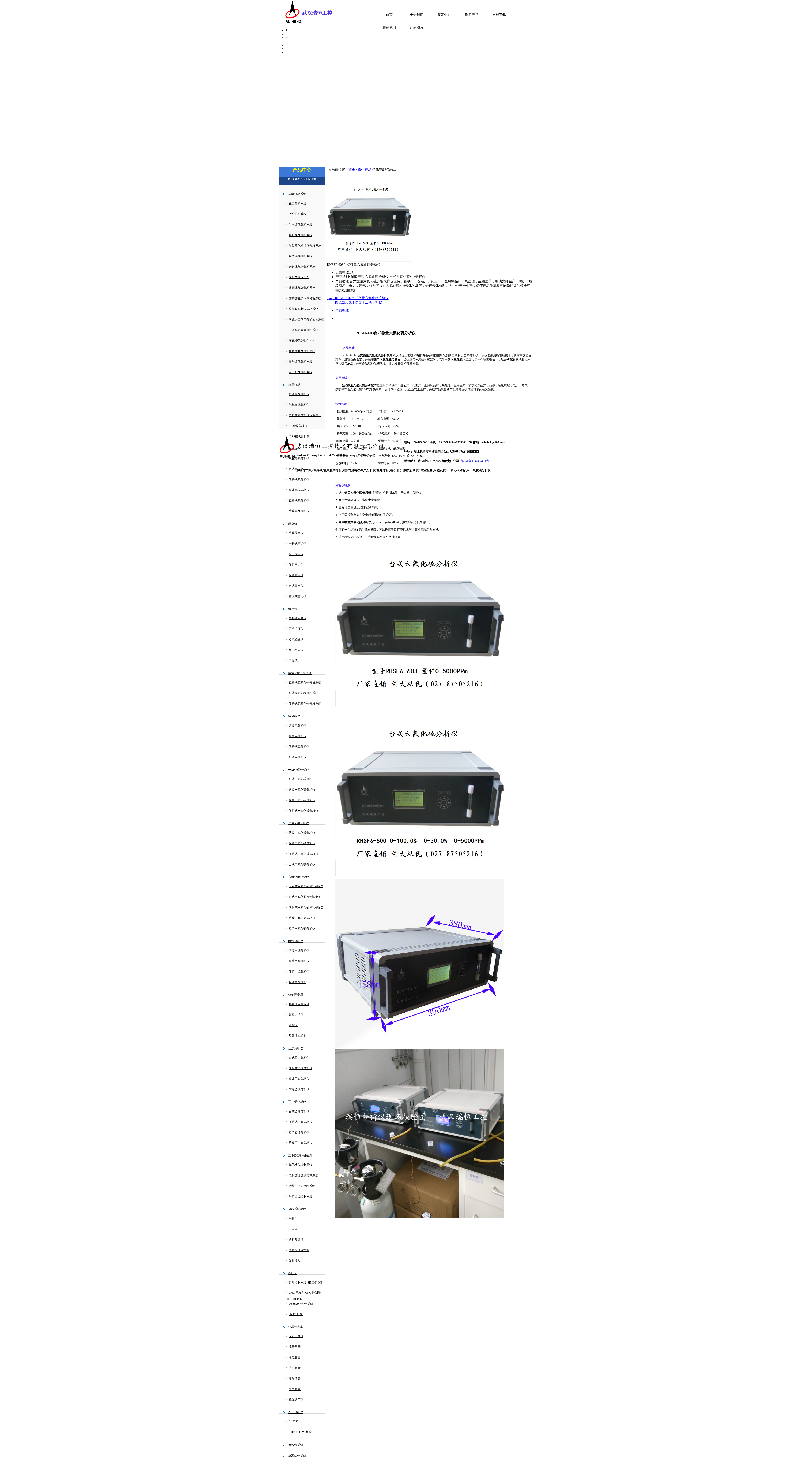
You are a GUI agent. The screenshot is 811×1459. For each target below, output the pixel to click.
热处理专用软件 (299, 1004)
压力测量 (295, 1389)
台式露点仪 (296, 585)
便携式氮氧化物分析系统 (305, 703)
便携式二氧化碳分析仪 (303, 853)
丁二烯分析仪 (297, 1101)
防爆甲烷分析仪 (299, 950)
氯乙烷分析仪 (297, 1455)
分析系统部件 (297, 1209)
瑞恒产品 (471, 14)
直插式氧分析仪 (299, 500)
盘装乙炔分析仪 (299, 1078)
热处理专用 (295, 994)
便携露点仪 (296, 564)
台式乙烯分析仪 (299, 1111)
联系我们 (389, 27)
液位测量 (295, 1357)
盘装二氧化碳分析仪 (302, 843)
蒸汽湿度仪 (296, 639)
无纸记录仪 (296, 1336)
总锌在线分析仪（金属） (305, 415)
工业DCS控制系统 (300, 1155)
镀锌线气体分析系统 (302, 287)
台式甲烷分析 (297, 982)
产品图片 (416, 27)
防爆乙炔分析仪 (299, 1089)
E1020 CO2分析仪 (300, 1432)
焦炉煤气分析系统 (300, 235)
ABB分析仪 (295, 1412)
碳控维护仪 (296, 1014)
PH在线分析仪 (298, 425)
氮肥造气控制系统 (300, 1164)
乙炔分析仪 (295, 1048)
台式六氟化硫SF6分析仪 (304, 896)
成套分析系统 (297, 194)
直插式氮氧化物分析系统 (305, 682)
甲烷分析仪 (295, 941)
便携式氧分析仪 (299, 479)
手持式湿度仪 (297, 618)
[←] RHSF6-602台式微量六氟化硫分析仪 (358, 298)
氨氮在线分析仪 (299, 404)
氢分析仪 (294, 716)
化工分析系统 (297, 203)
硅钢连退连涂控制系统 (303, 1175)
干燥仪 (293, 660)
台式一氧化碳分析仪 (302, 779)
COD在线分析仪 (299, 436)
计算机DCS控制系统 (302, 1186)
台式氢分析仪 (297, 757)
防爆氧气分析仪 (299, 511)
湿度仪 (292, 608)
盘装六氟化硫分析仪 (302, 928)
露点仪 (292, 523)
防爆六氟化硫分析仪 (302, 918)
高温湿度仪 (296, 628)
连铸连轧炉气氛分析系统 (305, 298)
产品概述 (342, 310)
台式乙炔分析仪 (299, 1057)
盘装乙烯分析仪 (299, 1132)
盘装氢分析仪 (297, 736)
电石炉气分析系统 (300, 372)
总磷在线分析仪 (299, 394)
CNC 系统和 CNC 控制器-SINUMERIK (304, 1296)
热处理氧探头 (297, 1035)
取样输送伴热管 (299, 1250)
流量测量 (295, 1346)
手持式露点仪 (297, 543)
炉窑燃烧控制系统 (300, 1196)
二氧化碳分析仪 (298, 823)
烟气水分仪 (296, 649)
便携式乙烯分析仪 (300, 1122)
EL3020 (293, 1421)
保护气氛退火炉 (299, 277)
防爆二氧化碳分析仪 (302, 832)
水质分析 (294, 384)
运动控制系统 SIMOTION (305, 1282)
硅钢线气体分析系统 (302, 266)
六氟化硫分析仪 (298, 877)
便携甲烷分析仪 (299, 971)
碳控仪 (293, 1025)
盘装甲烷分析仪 (299, 961)
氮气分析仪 (295, 1444)
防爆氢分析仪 (297, 725)
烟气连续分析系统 (300, 256)
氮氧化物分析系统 (300, 673)
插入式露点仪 (297, 596)
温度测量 (295, 1368)
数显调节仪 (296, 1399)
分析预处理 (296, 1239)
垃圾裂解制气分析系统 (303, 309)
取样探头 (295, 1260)
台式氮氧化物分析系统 (303, 693)
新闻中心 (444, 14)
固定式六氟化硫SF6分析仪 (306, 886)
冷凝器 (293, 1229)
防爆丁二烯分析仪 (300, 1142)
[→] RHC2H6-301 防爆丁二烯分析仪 (354, 302)
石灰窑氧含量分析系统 (303, 330)
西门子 (292, 1273)
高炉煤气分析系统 (300, 361)
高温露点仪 (296, 554)
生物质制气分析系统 (302, 351)
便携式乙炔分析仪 (300, 1068)
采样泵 (293, 1218)
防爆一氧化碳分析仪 (302, 789)
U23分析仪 (296, 1314)
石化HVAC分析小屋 (301, 340)
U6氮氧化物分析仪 (301, 1303)
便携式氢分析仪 (299, 746)
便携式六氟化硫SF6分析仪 (306, 907)
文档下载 (499, 14)
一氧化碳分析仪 (298, 769)
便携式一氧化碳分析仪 (303, 810)
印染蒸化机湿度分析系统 (305, 245)
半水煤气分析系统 (300, 224)
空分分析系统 (297, 214)
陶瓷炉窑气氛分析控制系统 (306, 319)
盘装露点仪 (296, 575)
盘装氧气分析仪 (299, 489)
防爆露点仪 (296, 533)
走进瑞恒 (416, 14)
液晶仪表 (295, 1378)
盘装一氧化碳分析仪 (302, 800)
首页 (389, 14)
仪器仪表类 (295, 1327)
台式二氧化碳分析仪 (302, 864)
